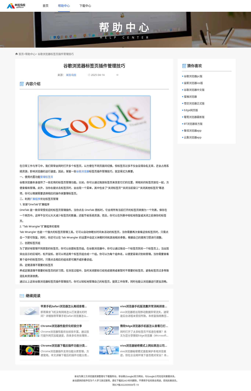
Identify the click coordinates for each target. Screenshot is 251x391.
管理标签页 (46, 177)
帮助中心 (64, 6)
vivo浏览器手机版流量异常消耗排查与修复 (144, 306)
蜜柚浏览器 (190, 96)
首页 (46, 6)
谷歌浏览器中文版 (194, 89)
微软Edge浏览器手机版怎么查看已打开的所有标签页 (144, 326)
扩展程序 (35, 199)
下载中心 (85, 6)
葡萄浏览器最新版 (194, 117)
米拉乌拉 (70, 75)
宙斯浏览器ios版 (193, 83)
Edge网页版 (191, 110)
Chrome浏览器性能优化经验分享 (61, 326)
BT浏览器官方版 (193, 123)
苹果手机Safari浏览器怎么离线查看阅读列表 (65, 306)
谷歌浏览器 (82, 171)
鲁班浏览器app (193, 130)
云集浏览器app (193, 137)
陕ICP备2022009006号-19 (125, 384)
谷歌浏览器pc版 (193, 76)
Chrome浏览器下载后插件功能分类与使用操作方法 (65, 345)
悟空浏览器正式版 (194, 103)
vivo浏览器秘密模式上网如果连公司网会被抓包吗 (144, 345)
